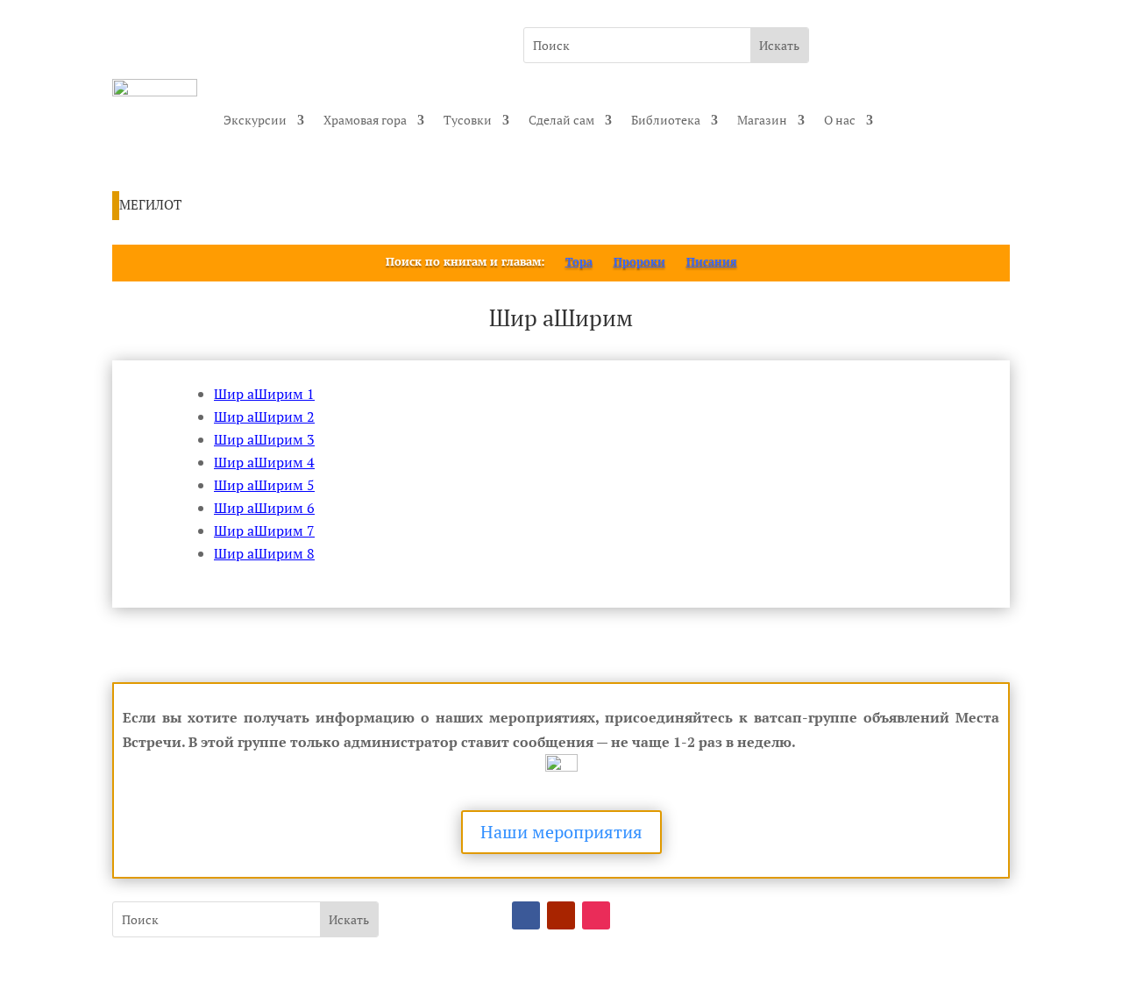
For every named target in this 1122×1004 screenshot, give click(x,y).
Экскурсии (255, 119)
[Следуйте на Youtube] (561, 915)
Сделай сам (561, 119)
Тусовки (468, 119)
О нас (840, 119)
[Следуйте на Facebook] (526, 915)
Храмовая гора (365, 119)
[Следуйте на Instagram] (596, 915)
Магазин (762, 119)
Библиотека (665, 119)
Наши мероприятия (561, 832)
